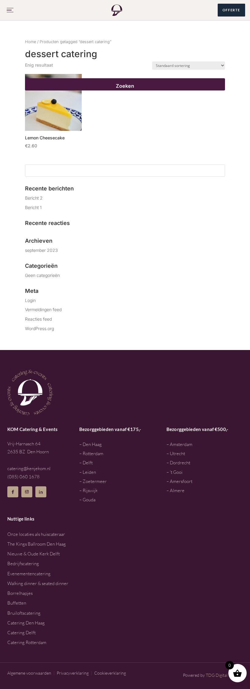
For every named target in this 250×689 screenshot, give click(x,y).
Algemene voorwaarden (29, 673)
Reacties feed (38, 319)
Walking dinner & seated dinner (37, 583)
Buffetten (16, 603)
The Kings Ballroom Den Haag (36, 544)
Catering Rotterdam (26, 642)
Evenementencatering (29, 574)
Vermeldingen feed (43, 309)
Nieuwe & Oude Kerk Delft (33, 554)
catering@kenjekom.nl (29, 468)
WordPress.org (39, 328)
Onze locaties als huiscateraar (36, 534)
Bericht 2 (34, 198)
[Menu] (10, 10)
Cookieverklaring (110, 673)
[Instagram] (26, 491)
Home (30, 41)
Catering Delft (21, 633)
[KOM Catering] (117, 10)
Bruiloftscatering (24, 613)
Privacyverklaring (73, 673)
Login (30, 300)
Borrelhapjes (20, 593)
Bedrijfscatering (23, 563)
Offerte (231, 10)
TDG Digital (216, 675)
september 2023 (41, 250)
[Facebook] (12, 491)
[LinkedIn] (40, 491)
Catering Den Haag (26, 623)
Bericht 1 (33, 207)
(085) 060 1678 (23, 477)
